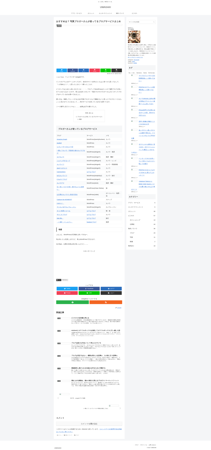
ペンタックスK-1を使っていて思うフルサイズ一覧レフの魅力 (147, 161)
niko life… (60, 218)
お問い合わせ (152, 445)
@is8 (133, 61)
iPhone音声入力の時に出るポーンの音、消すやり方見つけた (147, 112)
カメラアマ (60, 183)
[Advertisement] (75, 264)
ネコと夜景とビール (64, 211)
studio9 (59, 143)
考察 (80, 119)
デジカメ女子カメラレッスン (66, 207)
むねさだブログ (62, 179)
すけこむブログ (62, 214)
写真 (142, 237)
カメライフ (60, 164)
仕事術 (142, 224)
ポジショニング (142, 220)
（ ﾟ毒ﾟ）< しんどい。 (65, 222)
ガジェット (141, 211)
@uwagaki (136, 59)
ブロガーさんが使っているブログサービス (89, 116)
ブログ (59, 280)
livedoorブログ (91, 222)
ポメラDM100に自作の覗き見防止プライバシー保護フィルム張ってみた (147, 101)
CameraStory (61, 172)
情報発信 (65, 280)
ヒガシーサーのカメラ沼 (65, 147)
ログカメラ (60, 157)
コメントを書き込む (89, 424)
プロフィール (143, 445)
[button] (153, 22)
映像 (142, 241)
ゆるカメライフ (62, 175)
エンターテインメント (141, 207)
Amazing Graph (62, 139)
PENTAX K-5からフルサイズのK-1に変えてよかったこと (147, 172)
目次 (86, 113)
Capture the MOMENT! (64, 199)
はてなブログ (91, 172)
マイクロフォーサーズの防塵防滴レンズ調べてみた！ (147, 78)
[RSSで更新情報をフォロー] (106, 302)
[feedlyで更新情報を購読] (72, 302)
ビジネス (141, 215)
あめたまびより (62, 168)
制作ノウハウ (141, 228)
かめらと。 (60, 203)
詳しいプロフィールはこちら (135, 57)
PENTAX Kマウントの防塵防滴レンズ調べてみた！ (147, 89)
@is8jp (135, 63)
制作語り (141, 246)
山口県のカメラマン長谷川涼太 (67, 194)
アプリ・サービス (141, 203)
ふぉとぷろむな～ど (63, 160)
